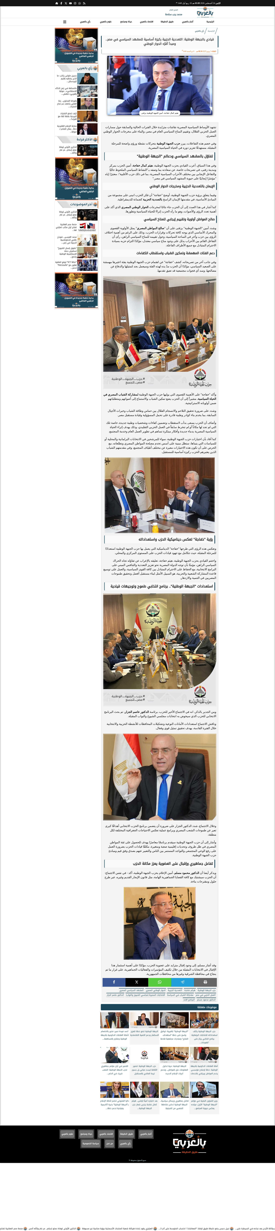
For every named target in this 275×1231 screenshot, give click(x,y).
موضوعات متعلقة (207, 1007)
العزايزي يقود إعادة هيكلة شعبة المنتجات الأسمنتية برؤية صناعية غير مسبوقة (175, 1229)
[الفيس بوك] (61, 3)
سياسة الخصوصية (91, 1143)
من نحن (109, 1143)
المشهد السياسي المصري (131, 990)
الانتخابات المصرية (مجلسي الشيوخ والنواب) (145, 995)
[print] (205, 982)
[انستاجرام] (75, 3)
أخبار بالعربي (187, 22)
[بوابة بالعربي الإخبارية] (205, 12)
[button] (58, 46)
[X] (136, 982)
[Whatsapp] (79, 3)
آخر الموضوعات (81, 204)
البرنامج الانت (189, 1000)
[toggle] (65, 21)
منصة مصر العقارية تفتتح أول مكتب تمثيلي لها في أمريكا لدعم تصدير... (47, 1229)
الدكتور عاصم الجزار (115, 995)
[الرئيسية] (56, 3)
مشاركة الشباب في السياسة (180, 995)
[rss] (84, 3)
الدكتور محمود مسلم (206, 1000)
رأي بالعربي (85, 22)
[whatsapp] (159, 982)
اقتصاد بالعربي (146, 22)
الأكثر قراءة (84, 139)
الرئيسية (210, 22)
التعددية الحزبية (175, 990)
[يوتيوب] (70, 3)
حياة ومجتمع (126, 22)
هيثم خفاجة (189, 990)
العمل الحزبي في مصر (206, 995)
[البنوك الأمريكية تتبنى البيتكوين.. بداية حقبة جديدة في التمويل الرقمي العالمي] (76, 62)
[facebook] (114, 982)
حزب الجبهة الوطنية (207, 990)
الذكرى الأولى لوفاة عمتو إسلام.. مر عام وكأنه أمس (110, 1229)
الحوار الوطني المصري (156, 990)
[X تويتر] (66, 3)
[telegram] (182, 982)
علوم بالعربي (105, 22)
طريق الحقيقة (167, 22)
